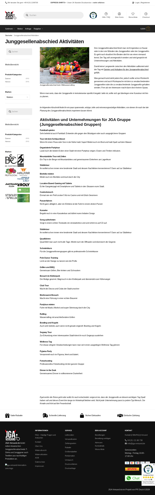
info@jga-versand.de (136, 443)
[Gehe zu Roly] (23, 186)
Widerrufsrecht (40, 450)
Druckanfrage (70, 468)
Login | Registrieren (142, 3)
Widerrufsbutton (41, 454)
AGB (37, 458)
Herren (7, 82)
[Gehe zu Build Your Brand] (20, 166)
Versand (144, 435)
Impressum (39, 466)
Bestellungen (100, 435)
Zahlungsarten (70, 443)
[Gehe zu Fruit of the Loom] (11, 175)
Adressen (98, 442)
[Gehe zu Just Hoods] (11, 186)
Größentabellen (71, 452)
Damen (8, 78)
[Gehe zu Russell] (23, 192)
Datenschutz (40, 462)
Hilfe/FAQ (136, 435)
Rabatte (68, 447)
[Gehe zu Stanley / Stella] (11, 198)
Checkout (145, 17)
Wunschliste (133, 17)
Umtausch (69, 460)
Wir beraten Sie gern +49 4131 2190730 (23, 3)
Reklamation (70, 456)
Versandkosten (71, 439)
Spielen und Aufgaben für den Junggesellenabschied (126, 69)
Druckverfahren (71, 464)
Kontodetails (99, 446)
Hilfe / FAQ (106, 17)
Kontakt (38, 442)
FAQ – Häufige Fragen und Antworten (45, 436)
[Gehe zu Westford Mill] (23, 202)
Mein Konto (119, 17)
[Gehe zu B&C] (11, 166)
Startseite (8, 35)
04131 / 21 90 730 (135, 440)
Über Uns (39, 446)
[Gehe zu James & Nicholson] (23, 181)
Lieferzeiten (69, 435)
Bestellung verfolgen (103, 438)
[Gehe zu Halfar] (23, 175)
